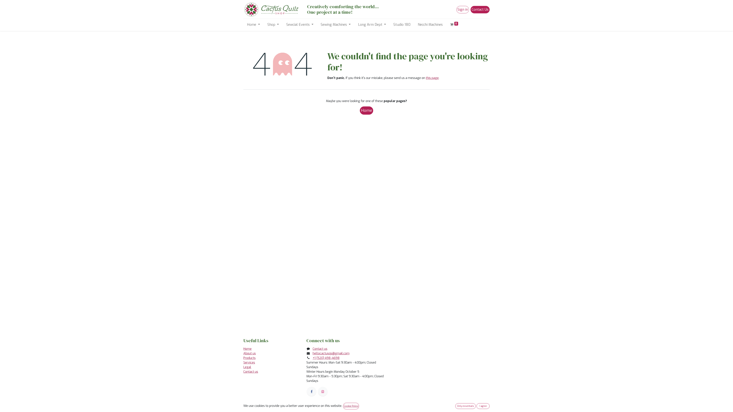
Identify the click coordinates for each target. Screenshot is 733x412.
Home (366, 110)
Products (249, 358)
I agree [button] (483, 406)
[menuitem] (402, 24)
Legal (247, 367)
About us (249, 353)
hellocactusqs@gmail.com (331, 353)
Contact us (250, 372)
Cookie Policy (351, 406)
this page (432, 78)
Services (249, 362)
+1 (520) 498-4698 (326, 358)
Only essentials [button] (465, 406)
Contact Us (480, 9)
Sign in (463, 9)
